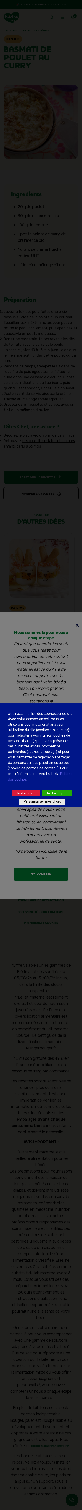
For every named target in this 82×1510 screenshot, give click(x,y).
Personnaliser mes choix (42, 801)
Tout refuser (26, 793)
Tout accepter (57, 793)
